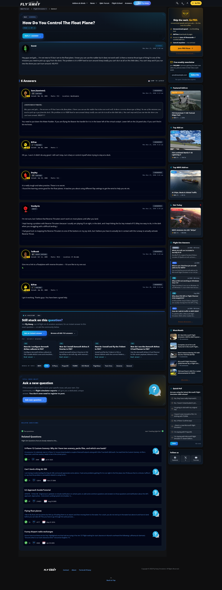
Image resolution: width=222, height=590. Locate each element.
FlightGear (97, 366)
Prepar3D (65, 366)
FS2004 (75, 366)
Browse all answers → (185, 322)
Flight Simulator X (40, 9)
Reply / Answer (31, 36)
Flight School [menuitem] (117, 3)
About (74, 570)
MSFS (39, 366)
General (54, 9)
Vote (174, 443)
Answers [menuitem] (128, 3)
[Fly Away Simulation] (30, 3)
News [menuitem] (92, 3)
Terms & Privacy (85, 570)
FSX (46, 366)
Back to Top (111, 580)
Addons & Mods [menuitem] (78, 3)
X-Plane (55, 366)
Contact (66, 570)
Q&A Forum (24, 9)
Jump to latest (157, 81)
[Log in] (187, 3)
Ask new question (34, 400)
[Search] (177, 3)
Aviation (119, 366)
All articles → (185, 380)
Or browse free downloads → (185, 53)
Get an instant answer (34, 333)
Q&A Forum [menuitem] (104, 3)
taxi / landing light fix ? (153, 431)
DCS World (85, 366)
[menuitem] (142, 3)
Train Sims (108, 366)
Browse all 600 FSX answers (63, 333)
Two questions (29, 431)
